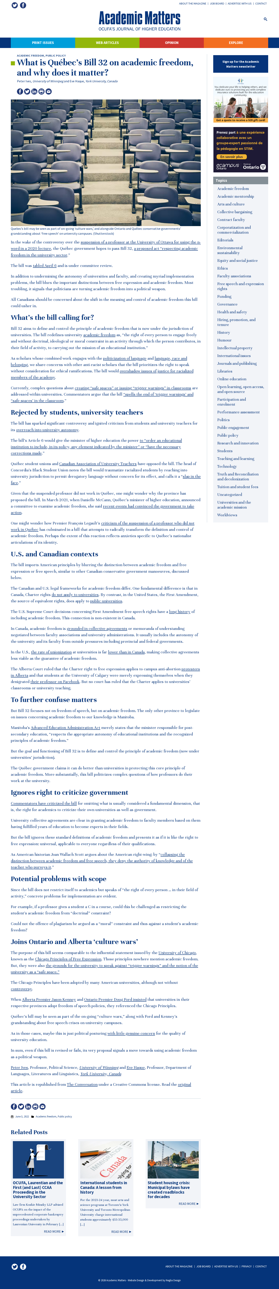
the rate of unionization (51, 652)
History (223, 332)
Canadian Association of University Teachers (98, 463)
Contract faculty (231, 219)
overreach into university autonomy (47, 429)
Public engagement (233, 427)
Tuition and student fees (237, 486)
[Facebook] (23, 5)
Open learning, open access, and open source (240, 389)
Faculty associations (234, 276)
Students (224, 451)
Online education (231, 379)
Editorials (225, 240)
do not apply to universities (75, 594)
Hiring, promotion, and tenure (236, 322)
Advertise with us (240, 3)
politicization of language (124, 358)
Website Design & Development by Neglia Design (154, 1280)
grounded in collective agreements (97, 628)
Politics (223, 419)
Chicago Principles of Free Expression (68, 959)
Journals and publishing (237, 363)
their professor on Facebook (54, 681)
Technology (227, 466)
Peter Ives (24, 81)
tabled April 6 (45, 265)
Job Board (217, 3)
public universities (106, 601)
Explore (236, 42)
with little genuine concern (131, 1033)
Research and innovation (238, 443)
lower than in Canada (126, 652)
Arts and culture (231, 204)
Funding (224, 296)
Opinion (172, 42)
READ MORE (52, 1231)
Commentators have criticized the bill (44, 803)
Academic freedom (30, 55)
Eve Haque (77, 81)
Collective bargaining (234, 212)
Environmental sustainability (229, 250)
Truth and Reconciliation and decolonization (238, 476)
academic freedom (99, 335)
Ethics (222, 268)
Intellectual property (235, 348)
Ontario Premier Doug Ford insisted (115, 999)
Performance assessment (238, 412)
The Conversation (82, 1084)
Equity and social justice (237, 260)
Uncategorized (229, 494)
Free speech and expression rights (240, 286)
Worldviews (227, 515)
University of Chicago (177, 952)
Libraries (224, 371)
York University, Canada (101, 81)
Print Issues (43, 42)
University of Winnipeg (47, 81)
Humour (224, 340)
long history (179, 611)
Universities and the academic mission (234, 505)
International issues (234, 355)
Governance (227, 304)
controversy (21, 989)
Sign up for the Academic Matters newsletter (240, 63)
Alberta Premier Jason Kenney (49, 999)
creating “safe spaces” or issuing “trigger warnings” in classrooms (133, 388)
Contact (261, 3)
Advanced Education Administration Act (65, 727)
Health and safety (232, 312)
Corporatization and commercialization (234, 230)
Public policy (56, 55)
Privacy (247, 1266)
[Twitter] (15, 5)
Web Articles (107, 42)
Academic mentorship (235, 196)
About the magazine (192, 3)
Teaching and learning (235, 458)
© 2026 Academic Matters (112, 1280)
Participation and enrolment (231, 402)
